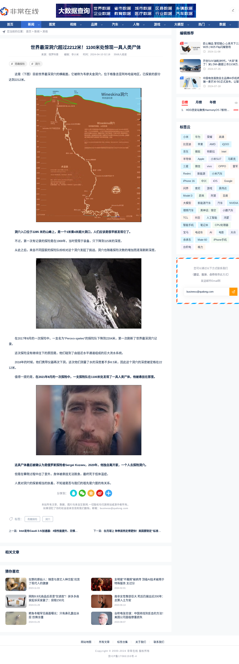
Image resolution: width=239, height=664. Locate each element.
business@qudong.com (114, 508)
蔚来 (201, 195)
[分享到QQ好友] (73, 493)
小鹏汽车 (228, 210)
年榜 (213, 102)
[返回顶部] (228, 593)
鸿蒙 (226, 217)
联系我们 (159, 642)
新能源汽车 (204, 202)
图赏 (52, 24)
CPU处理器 (221, 224)
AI (211, 232)
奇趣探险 (18, 64)
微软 (197, 151)
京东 (185, 151)
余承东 (187, 239)
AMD (213, 144)
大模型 (179, 24)
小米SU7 (216, 158)
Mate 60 (202, 239)
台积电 (187, 247)
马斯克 (232, 158)
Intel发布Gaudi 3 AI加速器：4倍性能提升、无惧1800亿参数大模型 (57, 530)
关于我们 (140, 642)
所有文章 (104, 642)
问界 (185, 188)
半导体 (187, 158)
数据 (222, 24)
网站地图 (86, 642)
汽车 (115, 24)
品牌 (94, 24)
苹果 (200, 144)
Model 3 (187, 195)
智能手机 (188, 224)
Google (228, 180)
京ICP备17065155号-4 (122, 656)
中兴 (203, 180)
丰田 (197, 217)
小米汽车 (217, 173)
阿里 (213, 195)
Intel (224, 151)
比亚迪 (187, 144)
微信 (197, 166)
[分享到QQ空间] (91, 493)
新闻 (31, 24)
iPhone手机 (220, 239)
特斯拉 (211, 151)
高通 (221, 136)
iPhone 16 (189, 180)
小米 (185, 136)
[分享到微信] (82, 493)
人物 (136, 24)
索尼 (197, 188)
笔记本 (204, 224)
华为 (197, 136)
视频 (73, 24)
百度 (225, 195)
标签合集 (122, 642)
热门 (201, 24)
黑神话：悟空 (208, 210)
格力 (200, 247)
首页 (10, 24)
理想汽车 (188, 210)
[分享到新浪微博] (100, 493)
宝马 (185, 232)
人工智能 (212, 217)
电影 (221, 232)
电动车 (199, 232)
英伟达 (223, 188)
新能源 (201, 173)
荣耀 (209, 136)
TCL (185, 217)
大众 (233, 232)
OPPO (222, 166)
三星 (185, 166)
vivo (209, 166)
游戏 (157, 24)
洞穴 (35, 64)
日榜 (185, 102)
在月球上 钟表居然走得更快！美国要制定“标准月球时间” (137, 530)
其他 (45, 31)
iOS (215, 180)
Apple (201, 158)
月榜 (199, 102)
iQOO (225, 144)
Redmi (187, 173)
